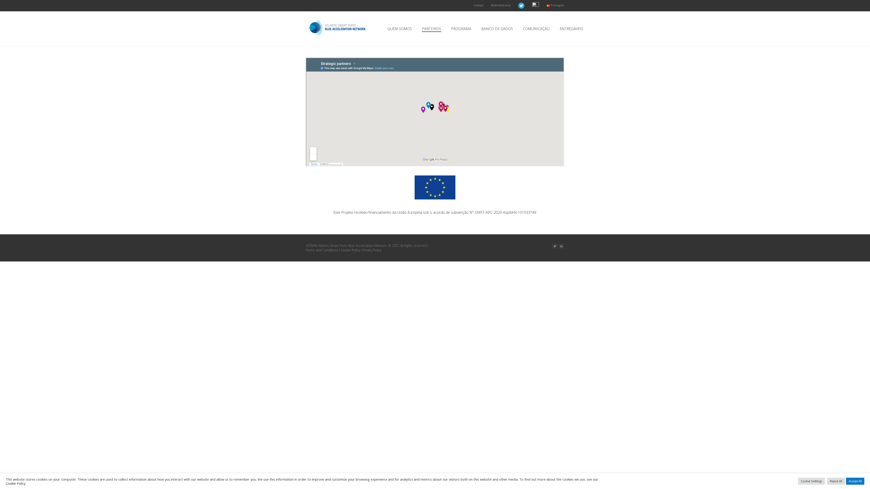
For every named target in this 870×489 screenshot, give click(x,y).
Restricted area (500, 5)
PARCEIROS (431, 28)
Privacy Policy (371, 250)
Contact (478, 5)
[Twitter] (555, 246)
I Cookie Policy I (350, 250)
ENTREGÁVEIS (571, 28)
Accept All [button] (855, 481)
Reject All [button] (836, 481)
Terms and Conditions (322, 250)
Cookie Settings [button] (811, 481)
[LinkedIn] (561, 246)
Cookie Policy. (16, 483)
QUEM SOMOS (399, 28)
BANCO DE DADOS (497, 28)
